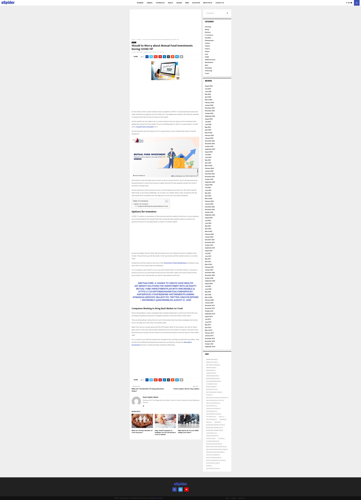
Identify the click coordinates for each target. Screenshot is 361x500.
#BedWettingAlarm (212, 359)
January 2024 (209, 171)
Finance (149, 3)
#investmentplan (161, 288)
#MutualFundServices (180, 291)
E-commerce (209, 35)
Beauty (207, 29)
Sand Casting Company (213, 454)
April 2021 (208, 261)
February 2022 (209, 234)
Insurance (223, 419)
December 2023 (210, 174)
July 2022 (208, 220)
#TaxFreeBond (160, 294)
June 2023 (208, 190)
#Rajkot (160, 297)
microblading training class (214, 427)
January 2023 (209, 204)
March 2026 (208, 99)
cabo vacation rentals (213, 403)
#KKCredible (185, 288)
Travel (207, 73)
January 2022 (209, 237)
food (206, 54)
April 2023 (208, 196)
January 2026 (209, 105)
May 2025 (208, 127)
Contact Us (220, 3)
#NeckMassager (211, 373)
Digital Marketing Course (213, 414)
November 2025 (210, 110)
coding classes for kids (213, 408)
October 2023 (209, 179)
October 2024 (209, 146)
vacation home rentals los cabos (216, 460)
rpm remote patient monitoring (215, 452)
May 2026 (208, 94)
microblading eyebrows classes (215, 424)
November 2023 (210, 176)
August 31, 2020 (182, 300)
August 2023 (209, 185)
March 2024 (208, 165)
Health (170, 3)
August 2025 (209, 119)
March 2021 (208, 264)
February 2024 (209, 168)
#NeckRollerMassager (213, 378)
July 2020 (208, 286)
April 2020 (208, 294)
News (187, 3)
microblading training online (214, 430)
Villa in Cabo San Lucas (213, 468)
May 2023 (208, 193)
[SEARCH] (227, 13)
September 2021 (210, 248)
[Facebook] (347, 3)
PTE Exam (221, 438)
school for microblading (213, 457)
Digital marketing (211, 411)
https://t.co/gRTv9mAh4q (152, 291)
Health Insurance (210, 59)
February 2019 (209, 333)
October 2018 (209, 344)
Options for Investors (141, 204)
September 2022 (210, 215)
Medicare (218, 422)
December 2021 (210, 239)
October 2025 (209, 113)
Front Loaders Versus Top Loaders (186, 388)
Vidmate (209, 465)
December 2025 (210, 108)
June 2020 (208, 289)
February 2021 (209, 267)
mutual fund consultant (145, 127)
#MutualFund (145, 283)
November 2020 (210, 275)
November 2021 (210, 242)
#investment (171, 286)
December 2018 (210, 338)
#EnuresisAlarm (211, 367)
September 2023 (210, 182)
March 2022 (208, 231)
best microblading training (214, 392)
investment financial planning (175, 263)
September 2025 (210, 116)
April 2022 (208, 228)
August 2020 (209, 283)
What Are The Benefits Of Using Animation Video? (148, 390)
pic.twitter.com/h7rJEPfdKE (182, 297)
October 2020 (209, 278)
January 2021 (209, 270)
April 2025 (208, 130)
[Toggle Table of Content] (166, 201)
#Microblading (210, 370)
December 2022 (210, 207)
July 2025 (208, 121)
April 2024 (208, 163)
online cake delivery (212, 435)
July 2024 (208, 154)
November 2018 (210, 341)
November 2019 (210, 308)
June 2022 (208, 223)
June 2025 (208, 124)
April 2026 (208, 97)
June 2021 (208, 256)
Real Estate (208, 68)
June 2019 (208, 322)
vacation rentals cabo (213, 463)
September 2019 (210, 314)
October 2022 (209, 212)
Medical (209, 422)
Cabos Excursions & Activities (215, 400)
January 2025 (209, 138)
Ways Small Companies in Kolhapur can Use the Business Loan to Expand (165, 432)
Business (140, 3)
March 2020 (208, 297)
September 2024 (210, 149)
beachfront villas (212, 389)
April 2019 (208, 327)
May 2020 (208, 292)
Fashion (179, 3)
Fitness (207, 51)
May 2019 (208, 325)
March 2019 (208, 330)
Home (227, 498)
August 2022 (209, 217)
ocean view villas (211, 433)
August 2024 (209, 152)
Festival (207, 46)
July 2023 (208, 187)
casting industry (211, 405)
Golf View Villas (211, 416)
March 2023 (208, 198)
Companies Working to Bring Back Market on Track (152, 206)
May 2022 (208, 226)
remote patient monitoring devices (216, 446)
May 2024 (208, 160)
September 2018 (210, 346)
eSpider (8, 3)
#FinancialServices (144, 297)
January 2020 (209, 303)
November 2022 (210, 209)
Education (196, 3)
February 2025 (209, 135)
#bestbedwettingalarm (213, 364)
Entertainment (209, 40)
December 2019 (210, 305)
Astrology (208, 27)
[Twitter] (349, 3)
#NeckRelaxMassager (212, 375)
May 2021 (208, 259)
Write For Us (207, 3)
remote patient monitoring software (217, 449)
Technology (160, 3)
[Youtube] (352, 3)
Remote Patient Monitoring (214, 444)
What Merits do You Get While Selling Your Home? (188, 431)
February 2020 (209, 300)
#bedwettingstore (212, 362)
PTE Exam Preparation (212, 441)
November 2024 (210, 143)
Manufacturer (209, 62)
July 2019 (208, 319)
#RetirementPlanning (181, 294)
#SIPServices (144, 294)
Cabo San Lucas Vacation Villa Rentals (217, 397)
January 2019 (209, 335)
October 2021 (209, 245)
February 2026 (209, 102)
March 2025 (208, 132)
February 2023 (209, 201)
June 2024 (208, 157)
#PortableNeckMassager (213, 381)
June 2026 (208, 91)
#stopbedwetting (211, 384)
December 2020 (210, 272)
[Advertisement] (165, 25)
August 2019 (209, 316)
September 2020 (210, 281)
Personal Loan (210, 438)
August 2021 (209, 250)
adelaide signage (211, 386)
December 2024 (210, 141)
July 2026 (208, 89)
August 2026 (209, 86)
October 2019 (209, 311)
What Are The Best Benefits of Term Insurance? (142, 431)
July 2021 (208, 253)
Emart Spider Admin (138, 52)
